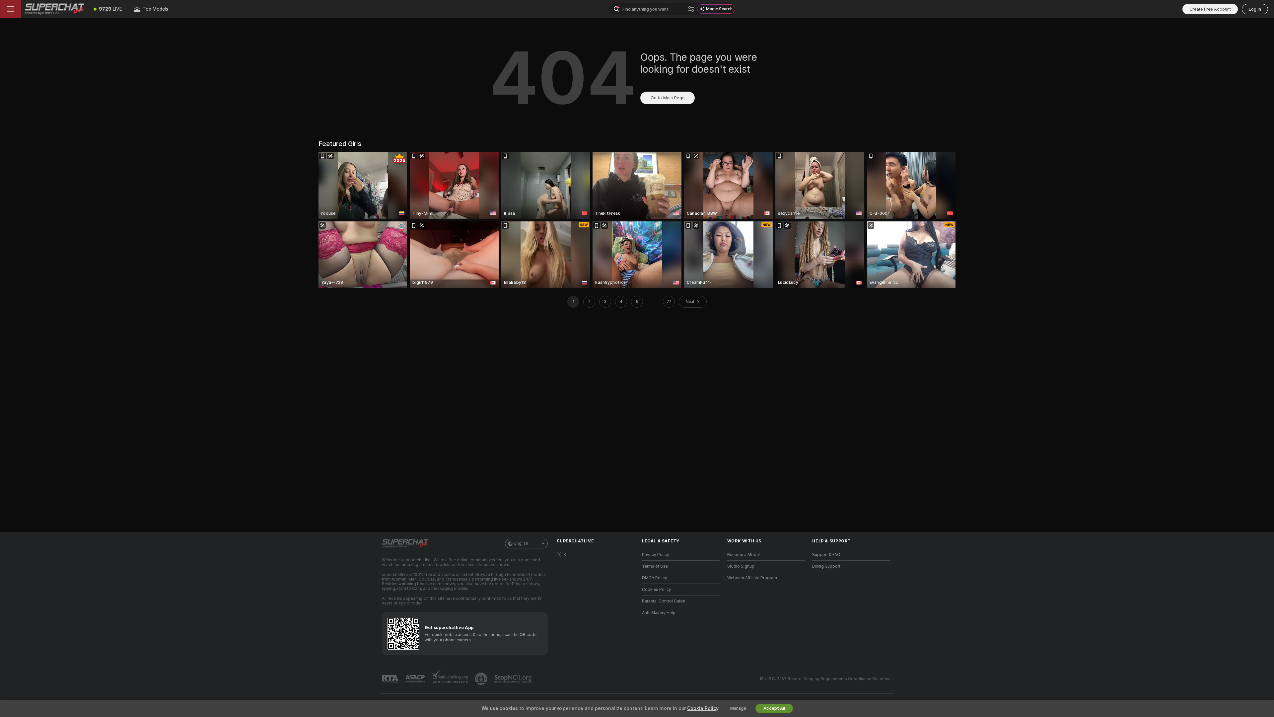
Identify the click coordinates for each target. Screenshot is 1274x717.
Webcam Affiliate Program (752, 578)
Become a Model (743, 554)
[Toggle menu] (10, 9)
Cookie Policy (702, 708)
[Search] (691, 9)
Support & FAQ (826, 554)
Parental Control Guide (663, 601)
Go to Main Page (667, 97)
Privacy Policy (655, 554)
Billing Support (826, 566)
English (521, 543)
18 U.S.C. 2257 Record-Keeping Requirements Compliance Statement (825, 679)
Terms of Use (655, 566)
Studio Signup (740, 566)
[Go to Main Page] (54, 9)
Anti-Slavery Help (658, 612)
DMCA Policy (654, 578)
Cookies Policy (656, 589)
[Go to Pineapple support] (482, 679)
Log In (1255, 9)
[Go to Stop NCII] (513, 679)
